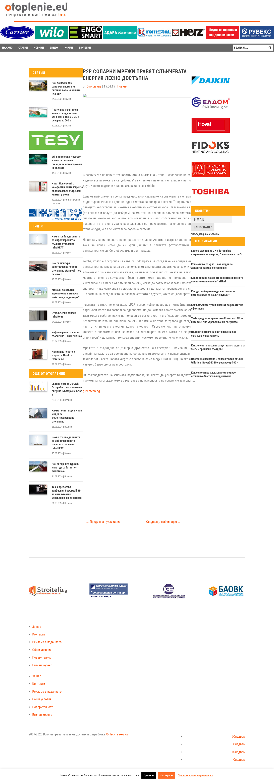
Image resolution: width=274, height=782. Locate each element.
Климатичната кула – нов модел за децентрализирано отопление (67, 416)
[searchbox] (253, 48)
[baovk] (226, 597)
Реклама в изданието (47, 642)
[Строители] (48, 597)
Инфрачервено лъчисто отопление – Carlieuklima (67, 334)
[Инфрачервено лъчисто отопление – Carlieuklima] (38, 335)
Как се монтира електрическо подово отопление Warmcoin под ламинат (66, 269)
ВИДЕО (54, 47)
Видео (67, 252)
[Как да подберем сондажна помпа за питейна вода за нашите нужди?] (38, 85)
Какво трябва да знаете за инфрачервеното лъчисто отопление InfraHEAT (66, 242)
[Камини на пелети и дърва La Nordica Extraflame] (38, 354)
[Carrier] (17, 38)
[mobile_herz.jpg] (188, 38)
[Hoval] (211, 131)
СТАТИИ (23, 47)
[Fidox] (210, 153)
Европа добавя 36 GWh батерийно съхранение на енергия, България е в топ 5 (67, 389)
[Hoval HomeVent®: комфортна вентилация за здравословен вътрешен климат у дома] (38, 186)
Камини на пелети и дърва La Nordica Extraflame (63, 355)
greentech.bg (91, 391)
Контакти (38, 634)
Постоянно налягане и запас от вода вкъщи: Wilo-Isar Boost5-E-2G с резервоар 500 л (65, 115)
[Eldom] (211, 109)
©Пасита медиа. (117, 734)
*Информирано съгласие (205, 234)
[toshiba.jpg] (211, 198)
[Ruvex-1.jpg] (257, 38)
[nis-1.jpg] (108, 597)
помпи (67, 99)
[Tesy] (56, 148)
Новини (68, 400)
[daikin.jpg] (211, 87)
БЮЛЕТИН (85, 47)
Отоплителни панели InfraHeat (64, 314)
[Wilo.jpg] (51, 38)
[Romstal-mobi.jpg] (154, 38)
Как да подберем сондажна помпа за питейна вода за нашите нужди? (66, 88)
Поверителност (42, 657)
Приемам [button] (149, 775)
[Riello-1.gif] (222, 38)
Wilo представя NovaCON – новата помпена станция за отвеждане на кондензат (67, 162)
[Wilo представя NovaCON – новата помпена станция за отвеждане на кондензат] (38, 159)
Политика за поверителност (195, 775)
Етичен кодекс (42, 665)
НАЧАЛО (7, 47)
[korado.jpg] (56, 219)
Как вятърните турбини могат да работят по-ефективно (65, 467)
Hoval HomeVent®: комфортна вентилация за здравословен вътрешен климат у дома (67, 189)
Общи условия (42, 650)
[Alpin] (211, 176)
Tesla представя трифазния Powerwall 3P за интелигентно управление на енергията (67, 492)
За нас (36, 627)
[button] (270, 48)
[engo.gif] (85, 38)
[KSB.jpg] (169, 597)
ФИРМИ (68, 47)
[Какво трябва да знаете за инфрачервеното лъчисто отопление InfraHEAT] (38, 239)
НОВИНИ (39, 47)
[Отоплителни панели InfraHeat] (38, 316)
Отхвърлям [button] (166, 775)
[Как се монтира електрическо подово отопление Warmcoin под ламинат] (38, 266)
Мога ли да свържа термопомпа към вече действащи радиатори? (65, 293)
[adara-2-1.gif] (120, 38)
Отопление (94, 86)
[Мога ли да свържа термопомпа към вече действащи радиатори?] (38, 292)
